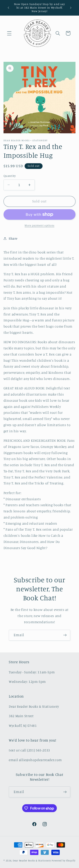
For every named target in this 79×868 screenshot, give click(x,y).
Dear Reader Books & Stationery (32, 860)
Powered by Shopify (63, 860)
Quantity (10, 176)
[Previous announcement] (8, 8)
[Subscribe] (65, 635)
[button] (9, 33)
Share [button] (13, 238)
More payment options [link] (39, 225)
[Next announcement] (70, 8)
